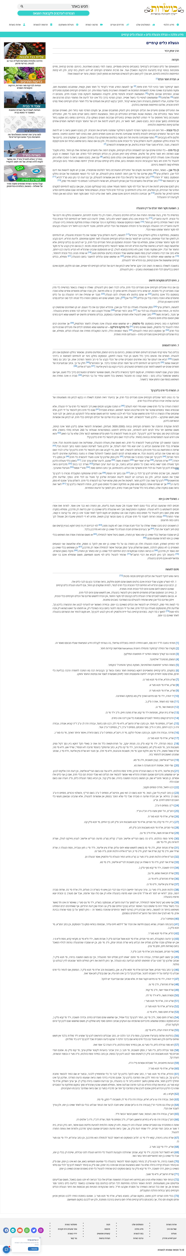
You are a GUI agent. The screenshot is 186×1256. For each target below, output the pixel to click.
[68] (176, 1146)
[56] (176, 1035)
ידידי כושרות (72, 1233)
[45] (176, 957)
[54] (176, 1017)
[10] (176, 696)
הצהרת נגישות (104, 1238)
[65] (176, 1114)
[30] (176, 838)
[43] (176, 938)
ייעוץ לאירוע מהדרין (169, 1238)
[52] (176, 1006)
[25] (176, 811)
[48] (176, 984)
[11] (176, 701)
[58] (176, 1050)
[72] (176, 1179)
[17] (176, 738)
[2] (177, 648)
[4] (177, 659)
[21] (176, 771)
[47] (176, 979)
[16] (176, 732)
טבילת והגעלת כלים (157, 34)
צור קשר (74, 1238)
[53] (176, 1012)
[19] (176, 760)
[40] (176, 918)
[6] (177, 670)
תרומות (107, 1229)
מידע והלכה (177, 34)
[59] (176, 1063)
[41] (176, 924)
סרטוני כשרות (92, 24)
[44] (176, 951)
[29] (176, 833)
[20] (176, 765)
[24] (176, 805)
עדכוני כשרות (138, 1238)
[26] (176, 816)
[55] (176, 1030)
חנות (108, 1224)
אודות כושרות (15, 24)
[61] (176, 1074)
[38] (176, 889)
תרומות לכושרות (40, 24)
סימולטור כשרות (71, 1224)
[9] (177, 690)
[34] (176, 867)
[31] (176, 847)
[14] (176, 718)
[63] (176, 1099)
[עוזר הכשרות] (6, 1249)
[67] (176, 1137)
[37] (176, 884)
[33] (176, 862)
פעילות (174, 1233)
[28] (176, 827)
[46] (176, 969)
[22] (176, 787)
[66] (176, 1119)
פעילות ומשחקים (66, 24)
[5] (177, 665)
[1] (177, 643)
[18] (176, 743)
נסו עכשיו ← (33, 1249)
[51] (176, 1001)
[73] (176, 1196)
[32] (176, 856)
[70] (176, 1161)
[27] (176, 822)
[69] (176, 1152)
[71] (176, 1174)
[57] (176, 1044)
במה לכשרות (138, 1233)
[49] (176, 990)
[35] (176, 873)
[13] (176, 712)
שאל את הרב (172, 1229)
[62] (176, 1094)
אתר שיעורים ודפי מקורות (67, 1229)
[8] (177, 685)
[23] (176, 792)
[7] (177, 679)
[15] (176, 723)
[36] (176, 878)
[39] (176, 902)
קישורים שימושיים (103, 1233)
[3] (177, 654)
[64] (176, 1104)
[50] (176, 995)
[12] (176, 707)
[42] (176, 933)
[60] (176, 1068)
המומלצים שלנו (143, 24)
